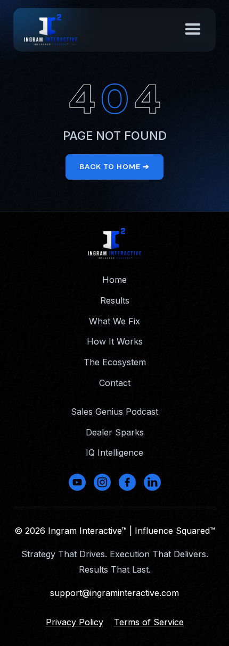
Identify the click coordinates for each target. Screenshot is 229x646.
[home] (50, 29)
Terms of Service (149, 622)
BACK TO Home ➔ (114, 167)
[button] (193, 29)
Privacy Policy (74, 622)
